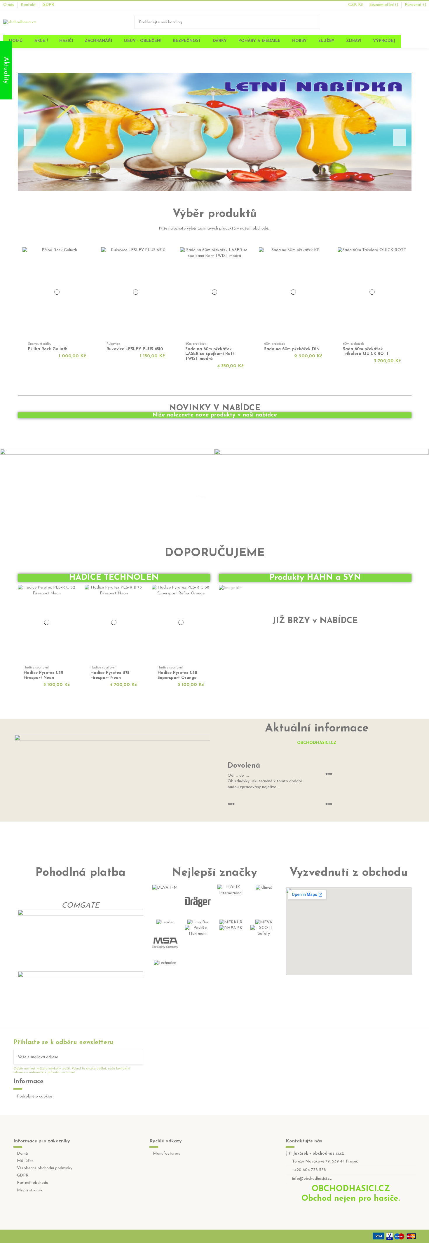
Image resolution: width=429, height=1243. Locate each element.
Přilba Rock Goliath (47, 349)
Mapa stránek (30, 1190)
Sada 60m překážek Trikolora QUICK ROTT (366, 351)
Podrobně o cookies (35, 1096)
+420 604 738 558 (309, 1170)
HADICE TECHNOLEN (114, 578)
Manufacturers (166, 1153)
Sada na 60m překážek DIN (292, 349)
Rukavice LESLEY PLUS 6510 (135, 349)
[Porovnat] (89, 260)
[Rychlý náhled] (89, 266)
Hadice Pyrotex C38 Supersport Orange (177, 675)
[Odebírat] (139, 1057)
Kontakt (29, 5)
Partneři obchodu (32, 1183)
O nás (9, 5)
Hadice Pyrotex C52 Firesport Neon (43, 675)
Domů (22, 1153)
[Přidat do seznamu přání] (89, 254)
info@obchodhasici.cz (312, 1179)
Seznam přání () (384, 5)
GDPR (48, 5)
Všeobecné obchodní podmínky (44, 1168)
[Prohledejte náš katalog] (315, 22)
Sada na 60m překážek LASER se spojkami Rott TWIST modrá (209, 354)
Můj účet (25, 1161)
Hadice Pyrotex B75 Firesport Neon (109, 675)
